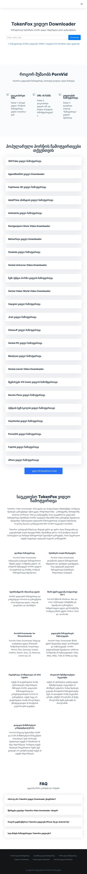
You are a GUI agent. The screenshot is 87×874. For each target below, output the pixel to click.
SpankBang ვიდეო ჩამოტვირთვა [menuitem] (44, 856)
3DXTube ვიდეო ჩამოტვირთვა (24, 161)
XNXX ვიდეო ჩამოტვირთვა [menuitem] (68, 856)
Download (74, 37)
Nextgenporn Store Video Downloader (29, 226)
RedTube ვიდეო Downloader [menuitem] (63, 859)
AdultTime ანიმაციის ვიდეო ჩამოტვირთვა (30, 200)
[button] (43, 471)
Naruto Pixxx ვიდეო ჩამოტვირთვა (26, 395)
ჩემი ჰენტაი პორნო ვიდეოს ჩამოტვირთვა (30, 278)
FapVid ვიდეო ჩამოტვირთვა (23, 447)
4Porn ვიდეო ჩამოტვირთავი (23, 460)
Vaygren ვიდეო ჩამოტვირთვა (24, 304)
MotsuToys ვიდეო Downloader (25, 239)
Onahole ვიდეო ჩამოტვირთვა (24, 252)
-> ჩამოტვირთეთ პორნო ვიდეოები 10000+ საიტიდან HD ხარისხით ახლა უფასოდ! (43, 44)
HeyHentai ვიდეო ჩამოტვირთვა (25, 421)
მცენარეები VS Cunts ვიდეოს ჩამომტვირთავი (33, 382)
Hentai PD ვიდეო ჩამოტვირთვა (25, 343)
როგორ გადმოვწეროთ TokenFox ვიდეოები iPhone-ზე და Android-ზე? (38, 822)
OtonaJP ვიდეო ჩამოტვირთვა (24, 330)
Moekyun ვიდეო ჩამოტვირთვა (24, 356)
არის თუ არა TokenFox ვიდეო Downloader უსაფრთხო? (32, 799)
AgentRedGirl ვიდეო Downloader (26, 174)
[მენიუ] (82, 4)
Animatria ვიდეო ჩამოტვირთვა (25, 213)
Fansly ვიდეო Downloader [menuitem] (41, 859)
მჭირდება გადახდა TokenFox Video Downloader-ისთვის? (33, 810)
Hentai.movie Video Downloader (26, 369)
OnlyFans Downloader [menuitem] (21, 859)
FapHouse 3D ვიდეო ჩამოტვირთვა (27, 187)
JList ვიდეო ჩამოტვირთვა (22, 317)
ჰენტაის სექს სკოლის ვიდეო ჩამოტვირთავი (31, 408)
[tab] (43, 799)
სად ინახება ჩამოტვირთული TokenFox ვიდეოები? (29, 833)
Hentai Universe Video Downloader (27, 265)
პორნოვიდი (56, 870)
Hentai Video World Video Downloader (29, 291)
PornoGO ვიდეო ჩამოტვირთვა (24, 434)
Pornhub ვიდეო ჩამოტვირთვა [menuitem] (20, 856)
